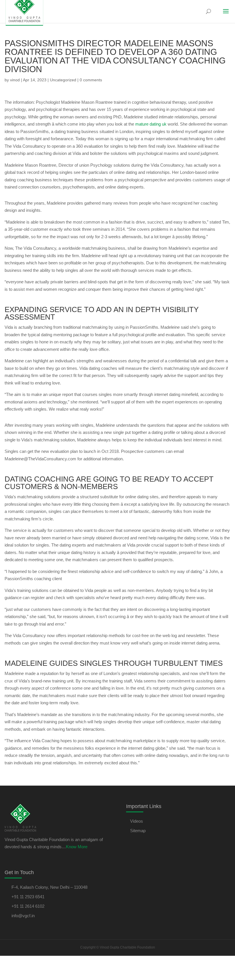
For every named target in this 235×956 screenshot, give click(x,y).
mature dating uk (151, 124)
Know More (76, 846)
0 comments (91, 80)
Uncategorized (63, 80)
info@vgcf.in (23, 915)
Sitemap (138, 830)
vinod (15, 80)
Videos (136, 821)
